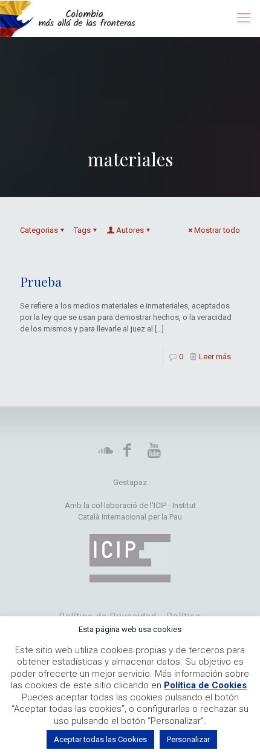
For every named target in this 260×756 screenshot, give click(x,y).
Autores (130, 230)
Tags (82, 230)
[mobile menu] (243, 18)
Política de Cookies (205, 685)
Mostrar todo (217, 230)
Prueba (41, 281)
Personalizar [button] (188, 739)
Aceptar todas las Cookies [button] (100, 739)
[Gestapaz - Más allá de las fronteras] (74, 18)
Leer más (215, 356)
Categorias (39, 230)
